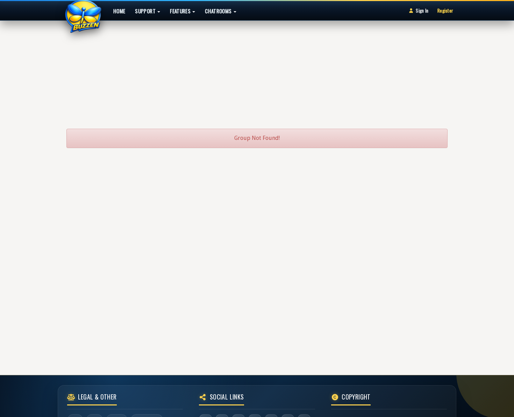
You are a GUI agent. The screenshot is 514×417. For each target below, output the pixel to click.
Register (445, 10)
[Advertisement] (257, 71)
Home (119, 11)
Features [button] (181, 11)
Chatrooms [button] (219, 11)
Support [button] (146, 11)
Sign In (422, 10)
